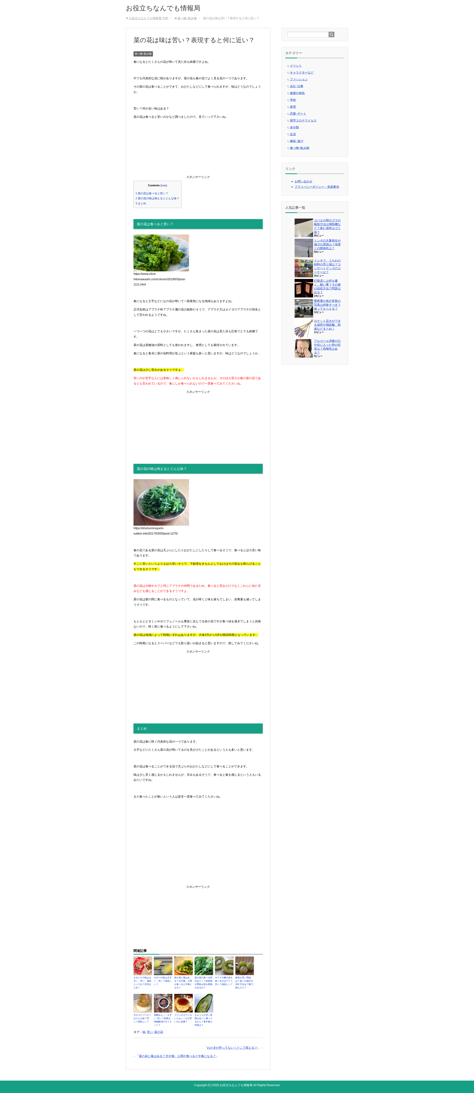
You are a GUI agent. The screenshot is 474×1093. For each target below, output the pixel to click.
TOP (148, 18)
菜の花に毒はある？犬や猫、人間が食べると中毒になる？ (183, 982)
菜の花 (158, 1032)
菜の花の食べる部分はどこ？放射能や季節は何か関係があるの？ (203, 982)
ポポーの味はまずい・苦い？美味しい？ (163, 981)
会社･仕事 (296, 86)
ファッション (299, 79)
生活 (293, 134)
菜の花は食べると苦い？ (152, 193)
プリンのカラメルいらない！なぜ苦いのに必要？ (183, 1018)
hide (163, 185)
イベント (296, 65)
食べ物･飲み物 (143, 53)
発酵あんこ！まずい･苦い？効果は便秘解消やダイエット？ (163, 1020)
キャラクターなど (302, 72)
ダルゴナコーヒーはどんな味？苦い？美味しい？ (142, 1018)
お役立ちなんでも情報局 (163, 8)
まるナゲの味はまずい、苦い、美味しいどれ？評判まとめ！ (142, 982)
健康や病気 (297, 93)
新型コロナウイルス (303, 120)
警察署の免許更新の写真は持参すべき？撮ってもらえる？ (327, 304)
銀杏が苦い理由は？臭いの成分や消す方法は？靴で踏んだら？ (244, 982)
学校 (293, 100)
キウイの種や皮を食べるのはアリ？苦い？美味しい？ (224, 981)
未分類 (294, 127)
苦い (150, 1032)
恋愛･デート (298, 113)
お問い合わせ (303, 181)
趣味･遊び (296, 141)
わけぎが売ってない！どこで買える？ (232, 1047)
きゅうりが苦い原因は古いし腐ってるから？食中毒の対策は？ (203, 1020)
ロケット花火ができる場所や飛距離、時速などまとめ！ (327, 324)
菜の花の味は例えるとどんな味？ (157, 198)
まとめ (141, 203)
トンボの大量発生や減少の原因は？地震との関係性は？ (327, 244)
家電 (293, 106)
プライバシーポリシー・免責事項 (317, 186)
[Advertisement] (198, 148)
